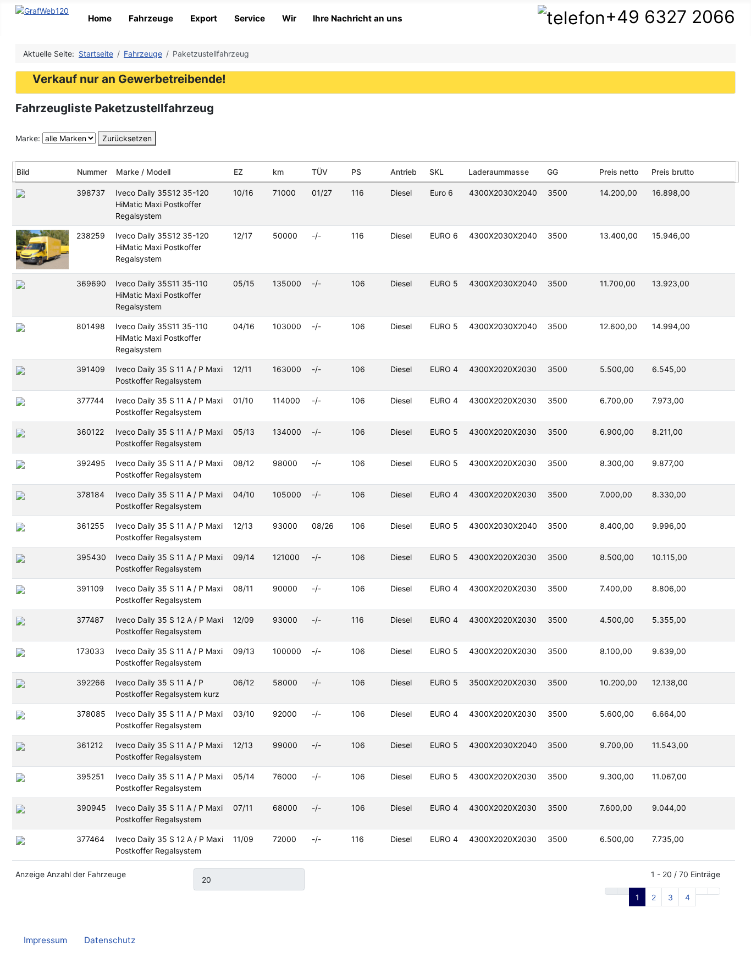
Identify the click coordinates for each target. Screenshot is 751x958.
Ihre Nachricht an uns (357, 18)
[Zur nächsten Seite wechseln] (701, 891)
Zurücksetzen (127, 138)
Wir (289, 18)
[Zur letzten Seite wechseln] (714, 891)
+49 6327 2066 (672, 16)
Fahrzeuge (151, 18)
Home (100, 18)
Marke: (27, 138)
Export (203, 18)
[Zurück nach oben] (739, 946)
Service (249, 18)
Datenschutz (109, 940)
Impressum (45, 940)
